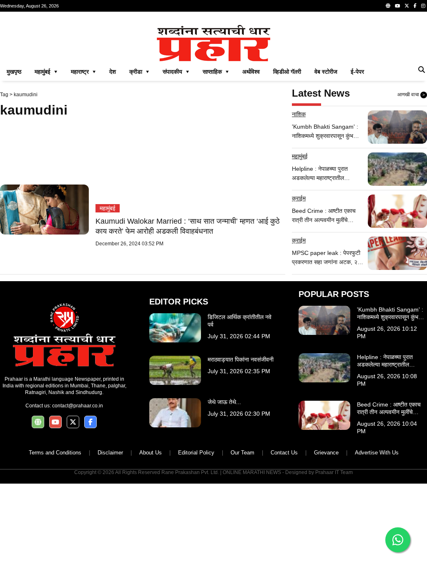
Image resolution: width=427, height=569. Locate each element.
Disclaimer (110, 452)
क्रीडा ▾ (139, 71)
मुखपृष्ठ (14, 71)
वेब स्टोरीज (325, 71)
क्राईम (299, 198)
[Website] (388, 5)
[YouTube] (397, 5)
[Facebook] (415, 5)
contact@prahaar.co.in (77, 406)
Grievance (326, 452)
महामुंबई (108, 208)
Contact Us (284, 452)
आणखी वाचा (411, 94)
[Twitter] (406, 5)
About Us (150, 452)
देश (112, 71)
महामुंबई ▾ (46, 71)
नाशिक (299, 114)
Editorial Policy (196, 452)
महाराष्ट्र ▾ (83, 71)
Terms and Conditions (55, 452)
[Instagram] (423, 5)
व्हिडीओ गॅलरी (287, 71)
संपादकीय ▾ (176, 71)
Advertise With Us (377, 452)
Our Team (242, 452)
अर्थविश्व (251, 71)
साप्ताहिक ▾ (216, 71)
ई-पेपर (357, 71)
